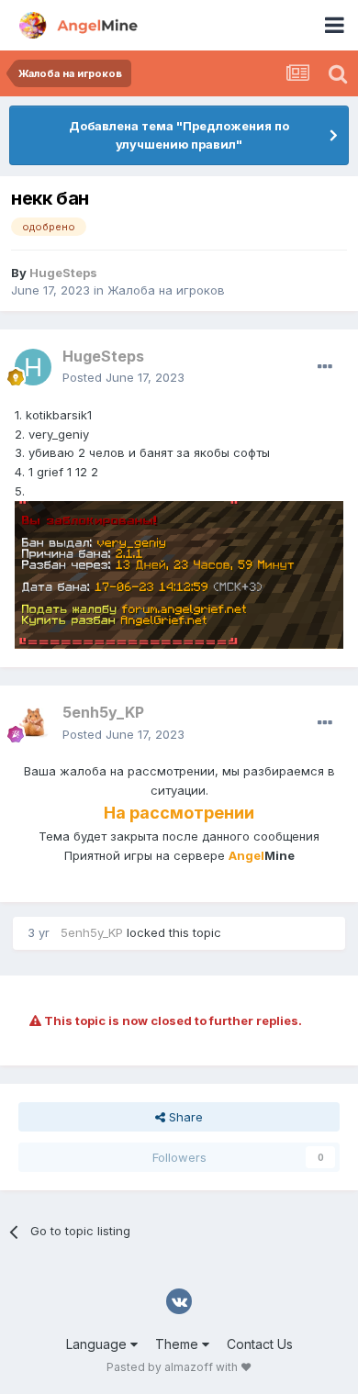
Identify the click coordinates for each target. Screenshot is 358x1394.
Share (184, 1117)
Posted (123, 377)
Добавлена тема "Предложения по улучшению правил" (179, 134)
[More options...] (325, 367)
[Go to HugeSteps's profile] (33, 367)
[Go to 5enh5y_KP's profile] (33, 724)
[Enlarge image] (179, 573)
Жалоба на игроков (166, 290)
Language (98, 1344)
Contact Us (260, 1344)
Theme (178, 1344)
